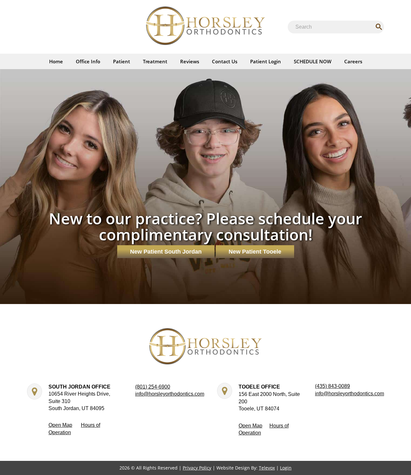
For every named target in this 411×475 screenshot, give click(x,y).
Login (286, 468)
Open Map (60, 425)
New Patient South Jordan (166, 251)
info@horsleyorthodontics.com (169, 394)
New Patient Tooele (255, 251)
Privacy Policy (197, 468)
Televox (267, 468)
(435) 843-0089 (332, 386)
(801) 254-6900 (152, 387)
